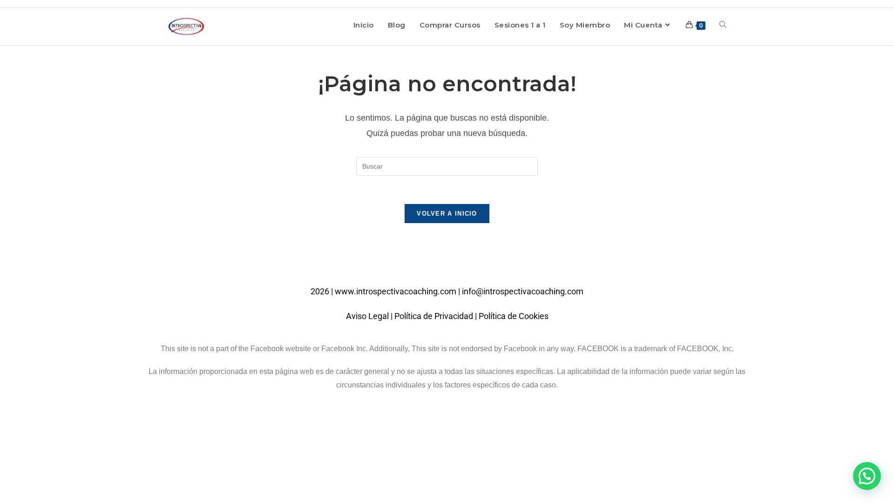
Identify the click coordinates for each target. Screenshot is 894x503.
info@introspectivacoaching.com (522, 291)
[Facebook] (434, 263)
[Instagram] (460, 263)
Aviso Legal (367, 316)
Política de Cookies (514, 316)
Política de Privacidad (433, 316)
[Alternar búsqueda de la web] (722, 25)
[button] (867, 476)
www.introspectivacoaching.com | (398, 291)
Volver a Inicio (447, 213)
